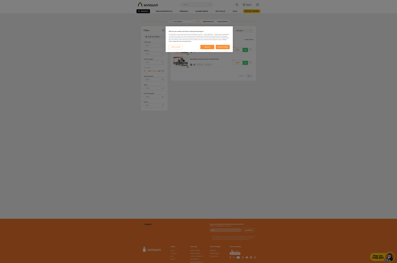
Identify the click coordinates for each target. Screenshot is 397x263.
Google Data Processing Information (181, 41)
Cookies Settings (176, 47)
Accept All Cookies (222, 47)
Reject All (207, 47)
